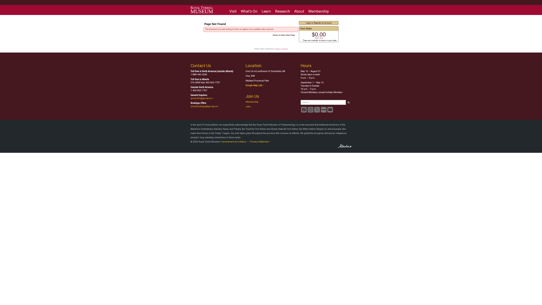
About (299, 11)
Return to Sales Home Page (284, 35)
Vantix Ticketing (281, 49)
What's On (249, 11)
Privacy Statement (259, 141)
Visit (233, 11)
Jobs (248, 106)
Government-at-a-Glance (234, 141)
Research (282, 11)
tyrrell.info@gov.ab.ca (201, 98)
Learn (266, 11)
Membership (318, 11)
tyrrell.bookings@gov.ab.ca (204, 106)
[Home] (202, 10)
